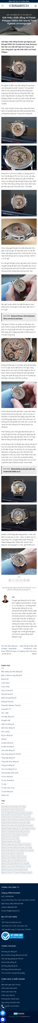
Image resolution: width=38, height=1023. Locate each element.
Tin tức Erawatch (7, 780)
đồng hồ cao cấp (18, 828)
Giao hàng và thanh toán (10, 1002)
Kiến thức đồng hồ (13, 15)
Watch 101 (5, 795)
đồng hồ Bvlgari (6, 828)
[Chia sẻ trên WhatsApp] (9, 580)
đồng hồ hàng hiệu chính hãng (11, 841)
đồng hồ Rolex (21, 860)
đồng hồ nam (15, 850)
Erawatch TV (6, 709)
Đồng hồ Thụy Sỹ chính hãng (20, 822)
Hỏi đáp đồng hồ (7, 717)
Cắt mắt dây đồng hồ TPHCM (12, 959)
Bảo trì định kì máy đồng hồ (11, 675)
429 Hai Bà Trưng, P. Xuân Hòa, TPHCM (16, 929)
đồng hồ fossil (25, 831)
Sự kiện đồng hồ (7, 743)
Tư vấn (3, 784)
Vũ (27, 29)
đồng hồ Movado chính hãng (22, 847)
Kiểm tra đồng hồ (7, 724)
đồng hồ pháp (21, 857)
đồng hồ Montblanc (24, 844)
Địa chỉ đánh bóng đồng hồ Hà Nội (14, 955)
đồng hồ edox (14, 831)
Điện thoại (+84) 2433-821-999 (12, 904)
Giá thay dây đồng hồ (9, 966)
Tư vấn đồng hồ (7, 792)
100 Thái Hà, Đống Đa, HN (11, 922)
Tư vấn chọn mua (7, 788)
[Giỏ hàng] (36, 6)
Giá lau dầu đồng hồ (8, 962)
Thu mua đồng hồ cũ (9, 769)
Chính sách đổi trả (8, 995)
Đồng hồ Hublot (6, 819)
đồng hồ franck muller (8, 835)
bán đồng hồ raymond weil (10, 809)
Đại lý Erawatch (7, 694)
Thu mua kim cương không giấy (13, 973)
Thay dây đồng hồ (8, 758)
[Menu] (2, 5)
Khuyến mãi (5, 720)
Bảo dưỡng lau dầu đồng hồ (11, 672)
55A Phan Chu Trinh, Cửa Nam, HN (14, 926)
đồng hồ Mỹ (5, 850)
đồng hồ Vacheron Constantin (11, 872)
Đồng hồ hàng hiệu (18, 819)
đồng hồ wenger (27, 872)
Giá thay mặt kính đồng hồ (11, 969)
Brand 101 (5, 679)
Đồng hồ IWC (30, 819)
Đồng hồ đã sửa (7, 702)
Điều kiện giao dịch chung (10, 985)
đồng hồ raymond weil (8, 860)
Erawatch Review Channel (11, 705)
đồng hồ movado (7, 847)
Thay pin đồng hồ (7, 765)
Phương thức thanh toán (10, 999)
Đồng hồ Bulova (7, 816)
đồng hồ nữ (5, 853)
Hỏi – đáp (4, 713)
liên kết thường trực (24, 590)
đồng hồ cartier (30, 828)
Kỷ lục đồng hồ (7, 735)
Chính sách (5, 683)
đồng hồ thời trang (7, 863)
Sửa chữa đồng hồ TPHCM (11, 754)
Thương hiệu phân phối (9, 773)
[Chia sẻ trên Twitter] (17, 580)
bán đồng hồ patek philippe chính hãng (13, 806)
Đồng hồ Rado (6, 822)
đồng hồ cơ (5, 831)
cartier (22, 809)
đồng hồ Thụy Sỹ (25, 866)
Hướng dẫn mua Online (10, 1006)
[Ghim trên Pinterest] (24, 580)
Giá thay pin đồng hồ (9, 952)
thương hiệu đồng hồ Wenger (23, 813)
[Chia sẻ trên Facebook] (13, 580)
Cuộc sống (5, 687)
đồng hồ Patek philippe (9, 857)
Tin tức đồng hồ (26, 15)
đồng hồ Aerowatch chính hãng (11, 825)
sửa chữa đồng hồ (8, 750)
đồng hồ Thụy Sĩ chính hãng (10, 866)
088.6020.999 (12, 907)
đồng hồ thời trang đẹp (22, 863)
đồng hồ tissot (23, 869)
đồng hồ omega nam (16, 853)
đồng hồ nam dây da (26, 850)
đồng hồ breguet (27, 825)
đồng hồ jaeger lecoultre (9, 844)
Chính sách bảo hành (9, 988)
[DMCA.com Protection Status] (19, 1013)
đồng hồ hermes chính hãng (10, 838)
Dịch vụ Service (7, 690)
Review (4, 739)
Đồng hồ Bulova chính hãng (21, 816)
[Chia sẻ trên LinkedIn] (28, 580)
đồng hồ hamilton (22, 835)
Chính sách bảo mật (8, 992)
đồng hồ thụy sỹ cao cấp (9, 869)
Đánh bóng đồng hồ (8, 698)
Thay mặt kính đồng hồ (10, 762)
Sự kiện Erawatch (7, 747)
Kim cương (5, 732)
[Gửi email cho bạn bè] (21, 580)
